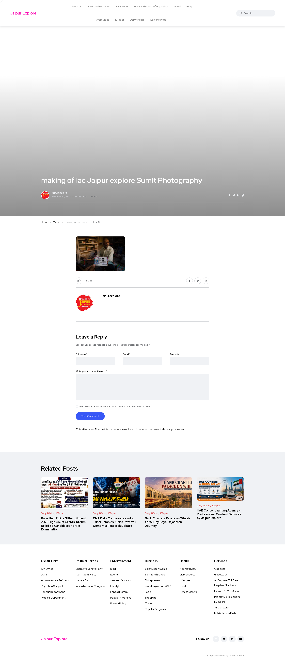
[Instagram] (232, 639)
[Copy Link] (243, 195)
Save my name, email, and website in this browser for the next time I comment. (114, 406)
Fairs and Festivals (99, 6)
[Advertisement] (142, 51)
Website (174, 354)
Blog (189, 6)
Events (114, 574)
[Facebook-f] (216, 639)
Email (126, 354)
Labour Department (53, 592)
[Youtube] (240, 639)
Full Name (81, 354)
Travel (148, 603)
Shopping (151, 597)
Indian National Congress (90, 586)
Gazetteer (220, 574)
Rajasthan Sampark (52, 586)
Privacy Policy (118, 603)
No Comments (91, 196)
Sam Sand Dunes (155, 574)
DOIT (44, 574)
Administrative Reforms (55, 580)
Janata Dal (82, 580)
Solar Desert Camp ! (156, 569)
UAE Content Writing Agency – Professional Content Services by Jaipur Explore (219, 514)
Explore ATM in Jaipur (227, 591)
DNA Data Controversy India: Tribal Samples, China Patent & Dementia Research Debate (115, 522)
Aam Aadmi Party (86, 574)
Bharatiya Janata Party (89, 569)
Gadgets (219, 569)
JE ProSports (187, 574)
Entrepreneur (153, 580)
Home (44, 222)
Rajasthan (122, 6)
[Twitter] (224, 639)
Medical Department (53, 597)
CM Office (47, 569)
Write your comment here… (91, 371)
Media (56, 222)
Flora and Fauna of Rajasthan (151, 6)
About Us (76, 6)
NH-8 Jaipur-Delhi (225, 613)
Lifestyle (115, 586)
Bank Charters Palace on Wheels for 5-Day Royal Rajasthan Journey (168, 522)
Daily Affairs (137, 19)
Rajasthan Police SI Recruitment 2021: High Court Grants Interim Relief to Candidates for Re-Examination (63, 523)
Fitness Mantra (119, 592)
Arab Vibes (102, 19)
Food (177, 6)
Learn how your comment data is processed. (157, 429)
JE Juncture (221, 607)
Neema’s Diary (188, 569)
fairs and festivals (120, 580)
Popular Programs (120, 597)
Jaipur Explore (23, 13)
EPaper (119, 19)
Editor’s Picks (158, 19)
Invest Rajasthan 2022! (158, 586)
